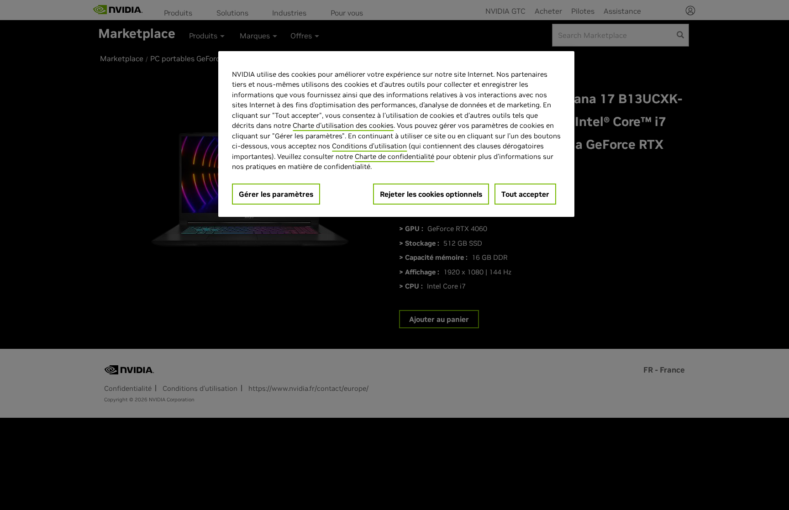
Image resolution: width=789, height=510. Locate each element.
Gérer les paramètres (276, 194)
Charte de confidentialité (394, 156)
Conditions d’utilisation (369, 146)
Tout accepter (525, 194)
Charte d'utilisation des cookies (343, 125)
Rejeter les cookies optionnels (431, 194)
